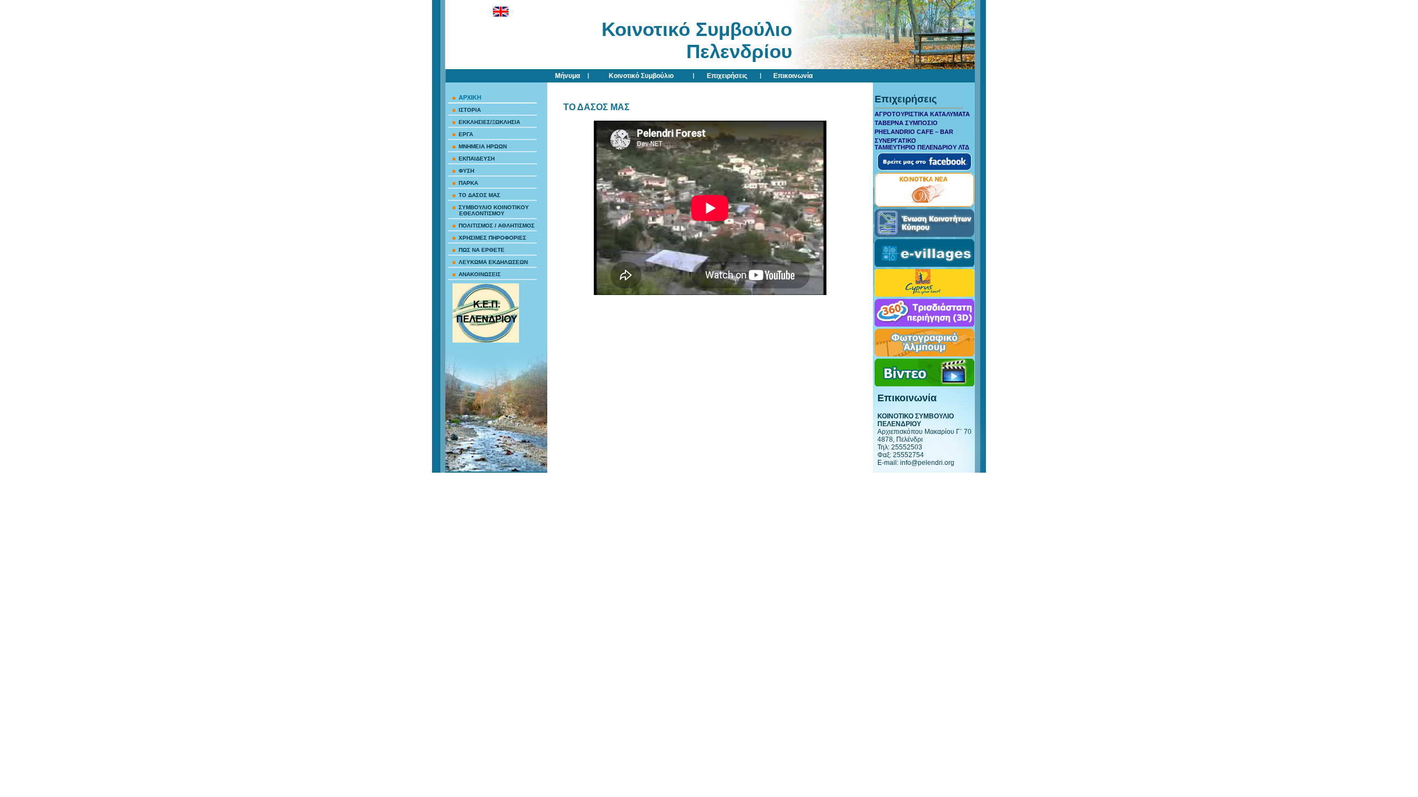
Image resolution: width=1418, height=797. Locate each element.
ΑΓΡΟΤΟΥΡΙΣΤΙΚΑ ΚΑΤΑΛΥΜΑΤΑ (922, 114)
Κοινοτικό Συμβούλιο (641, 76)
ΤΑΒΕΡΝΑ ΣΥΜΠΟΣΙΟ (906, 123)
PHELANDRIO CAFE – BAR (914, 131)
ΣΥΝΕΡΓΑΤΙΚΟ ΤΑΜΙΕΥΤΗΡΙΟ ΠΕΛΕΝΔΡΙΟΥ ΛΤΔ (922, 144)
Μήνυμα (567, 76)
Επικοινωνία (793, 76)
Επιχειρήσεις (727, 76)
